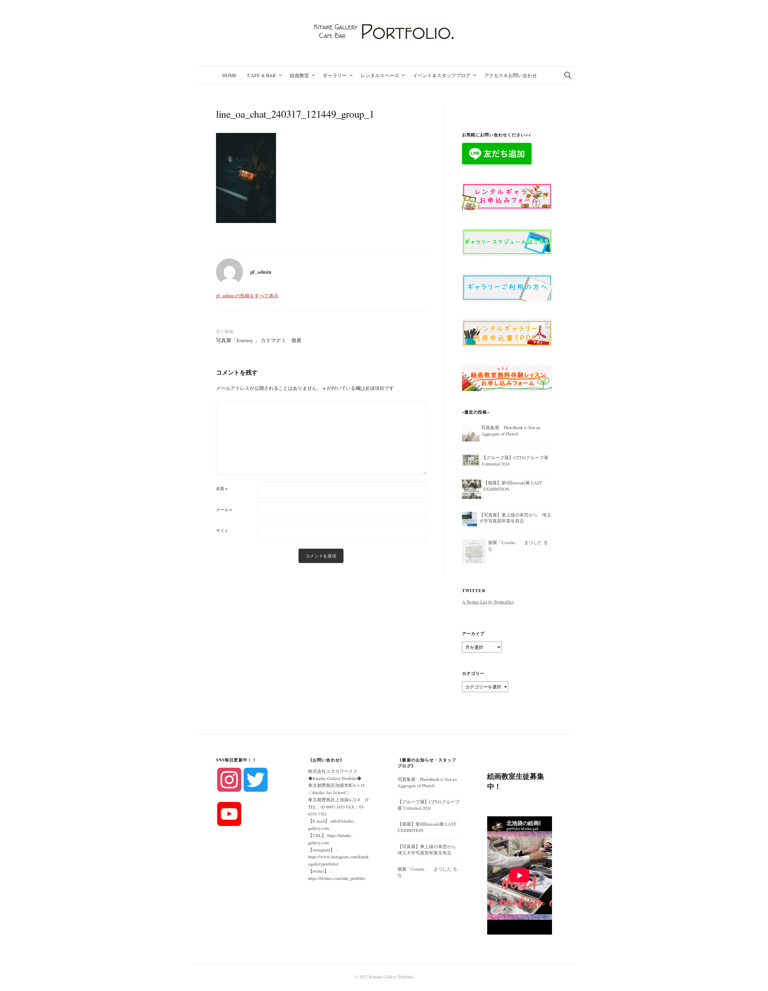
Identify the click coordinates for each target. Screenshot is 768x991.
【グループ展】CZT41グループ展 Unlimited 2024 (429, 805)
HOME (229, 75)
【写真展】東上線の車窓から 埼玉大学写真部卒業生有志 (429, 849)
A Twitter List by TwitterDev (488, 602)
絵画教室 (299, 75)
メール (224, 510)
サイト (222, 531)
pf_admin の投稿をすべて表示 (247, 295)
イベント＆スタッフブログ (441, 75)
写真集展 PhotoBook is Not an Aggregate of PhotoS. (427, 782)
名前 (222, 488)
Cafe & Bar (262, 75)
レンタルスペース (380, 75)
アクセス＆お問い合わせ (510, 75)
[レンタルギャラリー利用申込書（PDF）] (507, 332)
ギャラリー (335, 75)
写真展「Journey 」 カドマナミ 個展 (259, 340)
